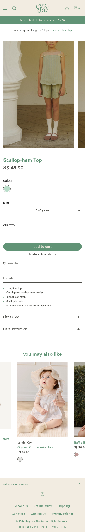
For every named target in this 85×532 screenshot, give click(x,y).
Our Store (18, 513)
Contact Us (38, 513)
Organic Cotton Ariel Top (35, 447)
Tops (46, 30)
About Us (21, 506)
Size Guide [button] (11, 317)
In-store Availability (42, 254)
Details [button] (8, 278)
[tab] (42, 278)
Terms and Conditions (31, 527)
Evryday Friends (62, 513)
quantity (9, 225)
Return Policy (43, 506)
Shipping (64, 506)
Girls (38, 30)
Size (6, 202)
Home (16, 30)
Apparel (27, 30)
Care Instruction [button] (15, 329)
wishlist (13, 263)
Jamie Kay (24, 442)
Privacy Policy (57, 527)
